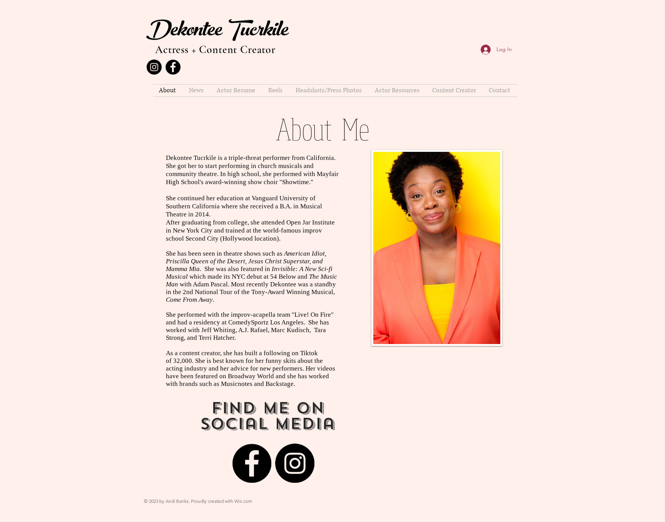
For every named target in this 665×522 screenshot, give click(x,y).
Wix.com (243, 501)
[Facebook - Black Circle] (172, 67)
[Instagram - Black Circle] (154, 67)
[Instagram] (294, 463)
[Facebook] (251, 463)
